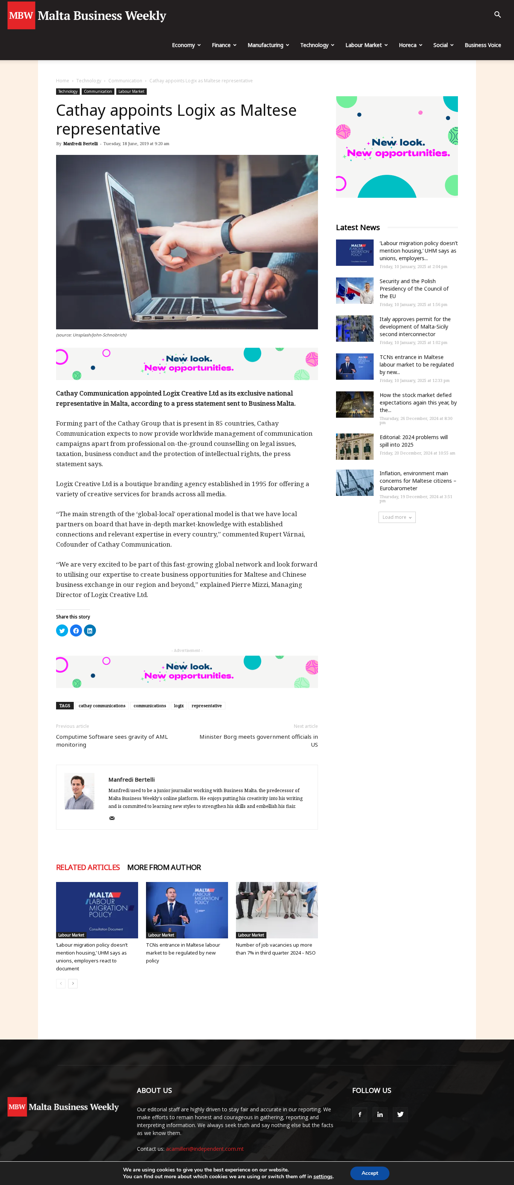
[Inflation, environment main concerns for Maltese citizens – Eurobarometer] (355, 483)
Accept (370, 1173)
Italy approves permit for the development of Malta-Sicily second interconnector (415, 326)
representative (207, 705)
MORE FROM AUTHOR (164, 867)
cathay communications (102, 705)
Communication (125, 80)
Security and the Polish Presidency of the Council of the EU (414, 288)
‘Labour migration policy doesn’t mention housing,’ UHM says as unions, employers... (419, 250)
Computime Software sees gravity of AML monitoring (112, 740)
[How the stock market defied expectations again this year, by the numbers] (355, 404)
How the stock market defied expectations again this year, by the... (418, 402)
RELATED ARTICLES (88, 867)
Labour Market (363, 44)
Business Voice (483, 44)
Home (62, 80)
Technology (314, 44)
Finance (221, 44)
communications (150, 705)
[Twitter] (400, 1114)
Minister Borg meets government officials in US (258, 740)
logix (179, 705)
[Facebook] (359, 1114)
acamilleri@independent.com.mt (205, 1148)
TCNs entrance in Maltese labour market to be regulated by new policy (183, 952)
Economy (183, 44)
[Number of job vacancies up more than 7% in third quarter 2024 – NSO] (277, 910)
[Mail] (114, 818)
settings (323, 1176)
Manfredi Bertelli (80, 143)
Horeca (408, 44)
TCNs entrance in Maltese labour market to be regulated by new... (417, 364)
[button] (497, 15)
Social (440, 44)
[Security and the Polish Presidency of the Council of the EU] (355, 290)
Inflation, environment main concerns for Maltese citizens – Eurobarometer (418, 481)
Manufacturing (265, 44)
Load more (394, 517)
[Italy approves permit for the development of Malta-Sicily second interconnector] (355, 328)
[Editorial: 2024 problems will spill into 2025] (355, 446)
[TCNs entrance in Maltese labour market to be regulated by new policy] (187, 910)
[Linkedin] (380, 1114)
